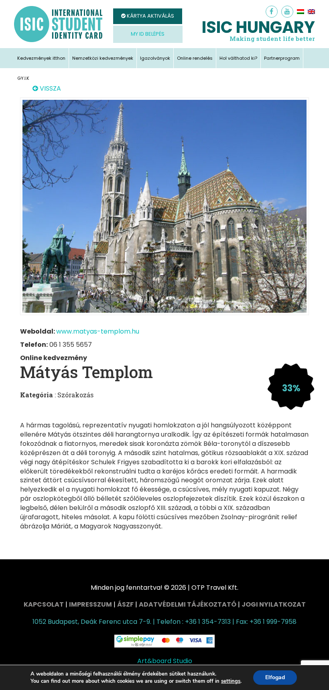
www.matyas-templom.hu (97, 331)
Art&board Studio (164, 661)
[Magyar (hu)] (300, 12)
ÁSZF (125, 604)
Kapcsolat (44, 604)
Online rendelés (195, 58)
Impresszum (90, 604)
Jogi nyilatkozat (274, 604)
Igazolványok (155, 58)
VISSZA (49, 88)
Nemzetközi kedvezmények (102, 58)
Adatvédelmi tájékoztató (187, 604)
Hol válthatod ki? (238, 58)
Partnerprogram (282, 58)
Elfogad (275, 677)
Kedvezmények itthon (41, 58)
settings (230, 681)
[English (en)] (311, 12)
